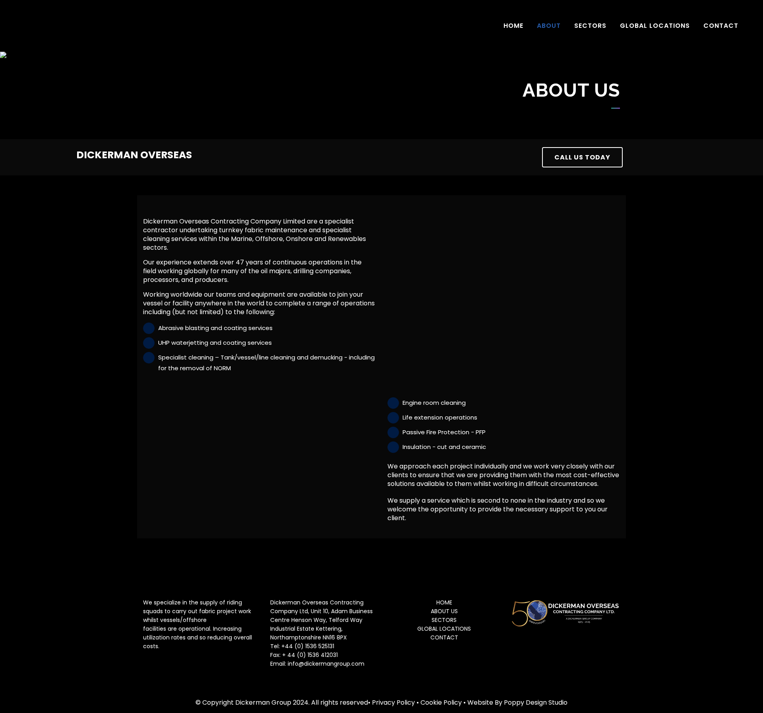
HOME (444, 602)
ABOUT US (444, 611)
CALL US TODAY (582, 157)
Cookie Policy (441, 702)
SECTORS (444, 620)
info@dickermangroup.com (326, 664)
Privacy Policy (393, 702)
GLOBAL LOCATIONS (444, 629)
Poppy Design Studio (535, 702)
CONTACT (444, 637)
